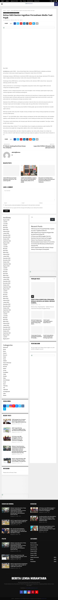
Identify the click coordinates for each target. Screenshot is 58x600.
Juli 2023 (5, 290)
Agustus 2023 (6, 288)
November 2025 (6, 237)
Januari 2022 (6, 325)
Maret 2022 (5, 321)
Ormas (4, 370)
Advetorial (5, 347)
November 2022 (6, 306)
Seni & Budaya (6, 380)
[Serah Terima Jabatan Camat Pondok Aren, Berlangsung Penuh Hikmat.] (49, 330)
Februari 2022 (6, 323)
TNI (4, 387)
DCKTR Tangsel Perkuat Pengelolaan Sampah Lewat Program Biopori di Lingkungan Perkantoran (18, 522)
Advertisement (30, 1)
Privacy (24, 1)
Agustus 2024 (6, 265)
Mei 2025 (5, 248)
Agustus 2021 (6, 335)
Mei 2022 (5, 317)
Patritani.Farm (44, 598)
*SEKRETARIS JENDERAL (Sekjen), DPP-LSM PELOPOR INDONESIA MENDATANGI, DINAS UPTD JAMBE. (29, 180)
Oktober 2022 (6, 308)
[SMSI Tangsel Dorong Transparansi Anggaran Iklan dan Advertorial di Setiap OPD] (7, 429)
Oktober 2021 (6, 331)
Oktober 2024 (6, 262)
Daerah (8, 12)
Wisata (4, 395)
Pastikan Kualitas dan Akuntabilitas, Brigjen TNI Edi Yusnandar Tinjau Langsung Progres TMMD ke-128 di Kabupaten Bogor (47, 518)
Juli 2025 (5, 244)
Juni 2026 (5, 223)
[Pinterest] (32, 592)
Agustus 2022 (6, 311)
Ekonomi (11, 12)
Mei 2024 (5, 271)
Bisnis (4, 351)
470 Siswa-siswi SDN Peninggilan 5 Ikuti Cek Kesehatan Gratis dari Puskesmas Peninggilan (17, 438)
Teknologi (5, 385)
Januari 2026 (6, 233)
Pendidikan (5, 372)
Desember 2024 (6, 258)
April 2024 (5, 273)
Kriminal (5, 366)
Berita (5, 12)
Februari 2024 (6, 277)
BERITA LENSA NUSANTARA (29, 578)
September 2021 (7, 333)
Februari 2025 (6, 254)
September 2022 (7, 310)
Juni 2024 (5, 269)
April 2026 (5, 227)
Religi (4, 378)
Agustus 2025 (6, 242)
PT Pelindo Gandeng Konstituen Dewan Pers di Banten (14, 147)
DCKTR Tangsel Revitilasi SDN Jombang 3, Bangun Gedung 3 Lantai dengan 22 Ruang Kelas (19, 460)
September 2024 (7, 264)
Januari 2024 (6, 279)
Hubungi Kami (36, 1)
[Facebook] (21, 592)
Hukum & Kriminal (7, 362)
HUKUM (5, 360)
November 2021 (6, 329)
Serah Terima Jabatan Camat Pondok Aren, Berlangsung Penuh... (48, 336)
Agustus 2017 (6, 338)
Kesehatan (5, 364)
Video (4, 393)
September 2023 (7, 287)
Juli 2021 (5, 336)
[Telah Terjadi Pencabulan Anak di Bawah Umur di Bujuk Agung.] (49, 315)
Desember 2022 (6, 304)
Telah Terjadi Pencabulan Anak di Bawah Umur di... (47, 321)
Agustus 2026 (6, 219)
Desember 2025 (6, 235)
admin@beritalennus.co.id (31, 588)
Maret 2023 (5, 298)
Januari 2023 (6, 302)
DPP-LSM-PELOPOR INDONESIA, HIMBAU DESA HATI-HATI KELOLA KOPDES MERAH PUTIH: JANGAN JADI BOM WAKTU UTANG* (18, 531)
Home (4, 359)
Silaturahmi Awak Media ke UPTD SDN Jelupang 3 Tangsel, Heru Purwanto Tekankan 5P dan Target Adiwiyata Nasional (47, 528)
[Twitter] (25, 592)
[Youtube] (36, 592)
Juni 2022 (5, 315)
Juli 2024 (5, 267)
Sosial (18, 12)
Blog (21, 1)
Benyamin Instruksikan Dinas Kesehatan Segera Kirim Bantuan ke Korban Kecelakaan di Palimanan (47, 180)
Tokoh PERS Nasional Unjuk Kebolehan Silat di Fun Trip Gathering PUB (9, 179)
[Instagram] (29, 592)
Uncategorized (6, 391)
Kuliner (4, 368)
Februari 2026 (6, 231)
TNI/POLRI (5, 389)
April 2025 (5, 250)
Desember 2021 (6, 327)
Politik (15, 12)
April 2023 (5, 296)
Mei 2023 (5, 294)
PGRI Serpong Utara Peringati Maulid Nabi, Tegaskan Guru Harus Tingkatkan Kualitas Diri (19, 421)
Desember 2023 (6, 281)
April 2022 (5, 319)
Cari (32, 217)
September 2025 (7, 241)
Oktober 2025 (6, 239)
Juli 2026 (5, 221)
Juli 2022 (5, 313)
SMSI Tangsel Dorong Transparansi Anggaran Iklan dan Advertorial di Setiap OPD (19, 429)
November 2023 (6, 283)
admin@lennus (7, 20)
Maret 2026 (5, 229)
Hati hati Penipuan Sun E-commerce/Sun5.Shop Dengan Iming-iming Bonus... (36, 322)
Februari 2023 (6, 300)
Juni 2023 (5, 292)
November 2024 (6, 260)
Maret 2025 (5, 252)
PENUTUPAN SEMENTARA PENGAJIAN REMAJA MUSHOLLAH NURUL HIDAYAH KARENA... (43, 301)
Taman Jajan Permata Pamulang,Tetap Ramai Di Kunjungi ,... (36, 336)
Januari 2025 (6, 256)
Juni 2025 (5, 246)
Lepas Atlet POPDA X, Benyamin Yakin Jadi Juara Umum (44, 147)
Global (4, 357)
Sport (4, 383)
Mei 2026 (5, 225)
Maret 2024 (5, 275)
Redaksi (5, 376)
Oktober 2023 (6, 285)
